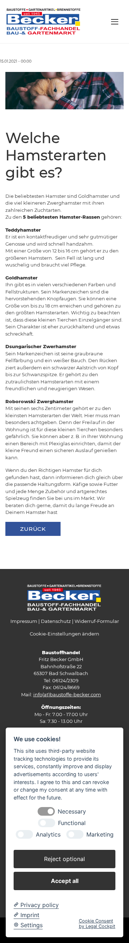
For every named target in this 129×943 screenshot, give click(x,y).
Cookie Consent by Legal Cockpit (97, 923)
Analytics (48, 834)
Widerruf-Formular (97, 621)
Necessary (72, 811)
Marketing (100, 834)
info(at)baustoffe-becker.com (67, 694)
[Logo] (43, 21)
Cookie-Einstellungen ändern (64, 634)
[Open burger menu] (114, 21)
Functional (72, 823)
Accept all (64, 880)
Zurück (33, 528)
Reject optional (64, 858)
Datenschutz (56, 621)
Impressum (23, 621)
